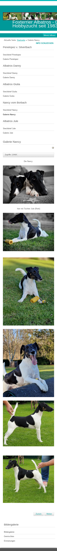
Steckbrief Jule (9, 128)
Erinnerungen (9, 541)
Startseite (21, 40)
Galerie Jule (8, 133)
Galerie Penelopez (10, 59)
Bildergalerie (9, 532)
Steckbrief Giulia (10, 92)
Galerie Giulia (8, 96)
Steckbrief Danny (10, 73)
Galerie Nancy (9, 114)
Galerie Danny (9, 77)
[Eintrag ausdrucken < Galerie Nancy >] (53, 148)
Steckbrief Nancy (10, 110)
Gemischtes (9, 536)
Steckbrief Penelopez (12, 55)
